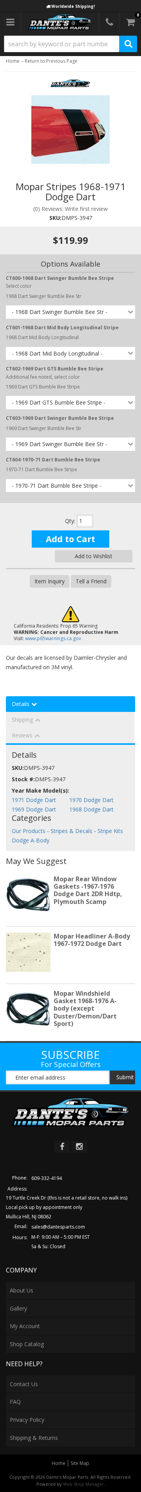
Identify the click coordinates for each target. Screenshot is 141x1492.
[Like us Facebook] (62, 1147)
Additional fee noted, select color (54, 372)
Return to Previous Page (51, 61)
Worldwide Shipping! (73, 6)
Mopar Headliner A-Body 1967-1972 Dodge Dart (92, 940)
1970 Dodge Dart (91, 800)
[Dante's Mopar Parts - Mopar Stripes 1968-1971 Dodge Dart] (70, 85)
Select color (60, 282)
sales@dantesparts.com (58, 1226)
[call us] (109, 22)
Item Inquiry (49, 581)
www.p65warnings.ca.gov (53, 638)
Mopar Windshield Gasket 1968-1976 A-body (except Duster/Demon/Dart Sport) (85, 1008)
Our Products (28, 831)
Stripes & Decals (71, 831)
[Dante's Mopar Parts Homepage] (60, 22)
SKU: (55, 217)
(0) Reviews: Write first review (70, 208)
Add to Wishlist (93, 556)
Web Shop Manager (83, 1484)
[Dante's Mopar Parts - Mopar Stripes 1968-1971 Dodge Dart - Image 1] (70, 129)
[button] (70, 44)
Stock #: (23, 779)
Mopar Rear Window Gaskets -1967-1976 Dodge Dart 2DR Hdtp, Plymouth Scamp (88, 890)
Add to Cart (70, 539)
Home (13, 61)
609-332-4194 (46, 1178)
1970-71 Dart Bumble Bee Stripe (41, 469)
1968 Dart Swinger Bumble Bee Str (43, 296)
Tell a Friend (91, 581)
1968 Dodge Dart (91, 809)
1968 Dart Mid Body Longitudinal (42, 337)
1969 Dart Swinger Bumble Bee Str (43, 428)
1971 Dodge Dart (34, 800)
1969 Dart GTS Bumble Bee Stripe (43, 386)
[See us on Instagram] (79, 1147)
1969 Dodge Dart (34, 809)
